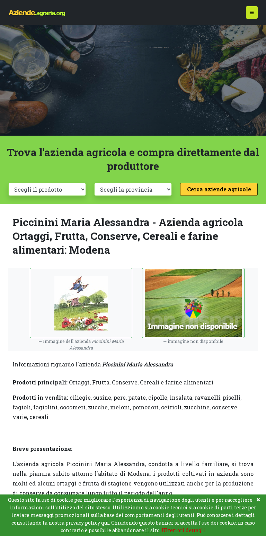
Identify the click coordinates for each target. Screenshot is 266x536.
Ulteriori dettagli (183, 530)
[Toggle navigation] (252, 12)
